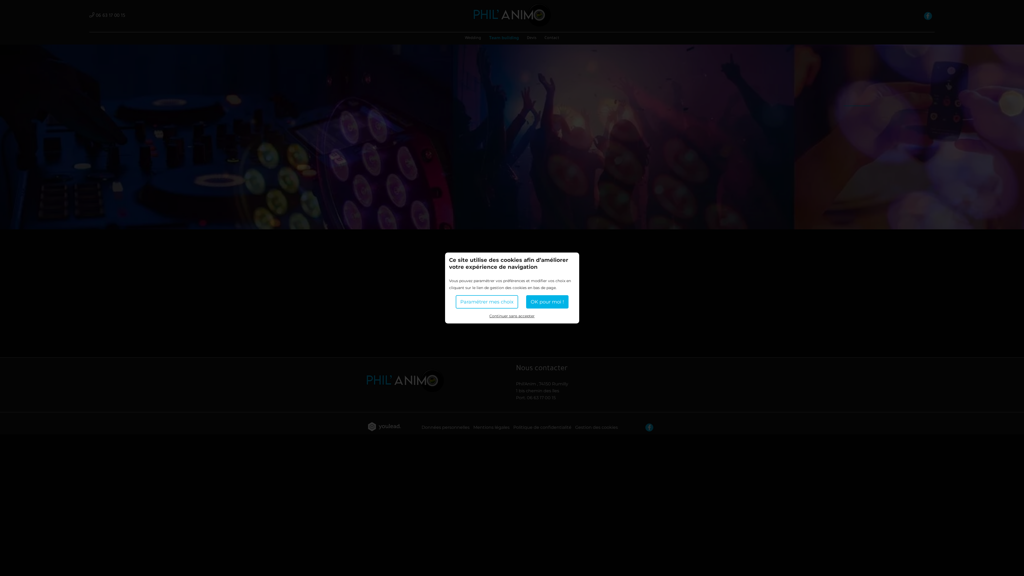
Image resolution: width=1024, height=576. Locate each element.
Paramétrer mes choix (487, 302)
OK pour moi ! (547, 302)
